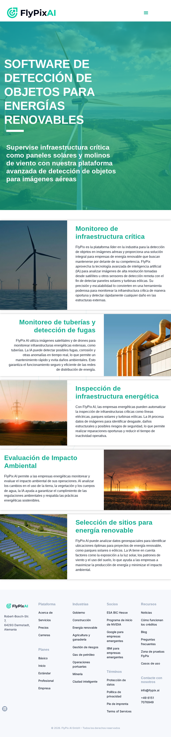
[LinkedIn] (4, 708)
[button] (146, 12)
